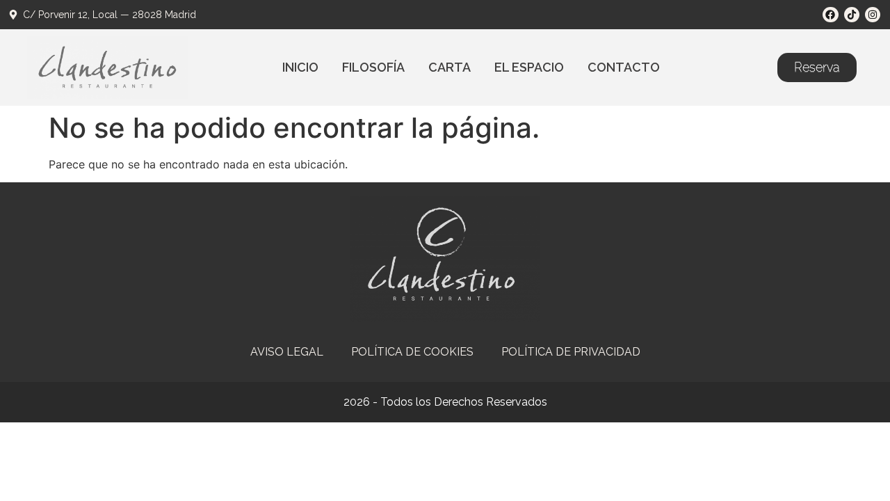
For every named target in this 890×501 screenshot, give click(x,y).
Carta (449, 67)
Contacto (624, 67)
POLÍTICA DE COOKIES (412, 351)
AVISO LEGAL (286, 351)
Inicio (300, 67)
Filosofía (373, 67)
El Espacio (529, 67)
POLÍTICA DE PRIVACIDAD (570, 351)
